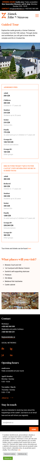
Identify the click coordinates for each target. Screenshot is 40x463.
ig (11, 348)
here (29, 248)
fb (3, 348)
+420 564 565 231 (8, 332)
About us (5, 397)
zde (19, 450)
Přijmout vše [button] (7, 458)
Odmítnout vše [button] (22, 454)
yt (3, 355)
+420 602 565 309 (31, 9)
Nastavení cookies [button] (9, 454)
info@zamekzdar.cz (17, 9)
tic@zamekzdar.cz (8, 337)
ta (11, 355)
